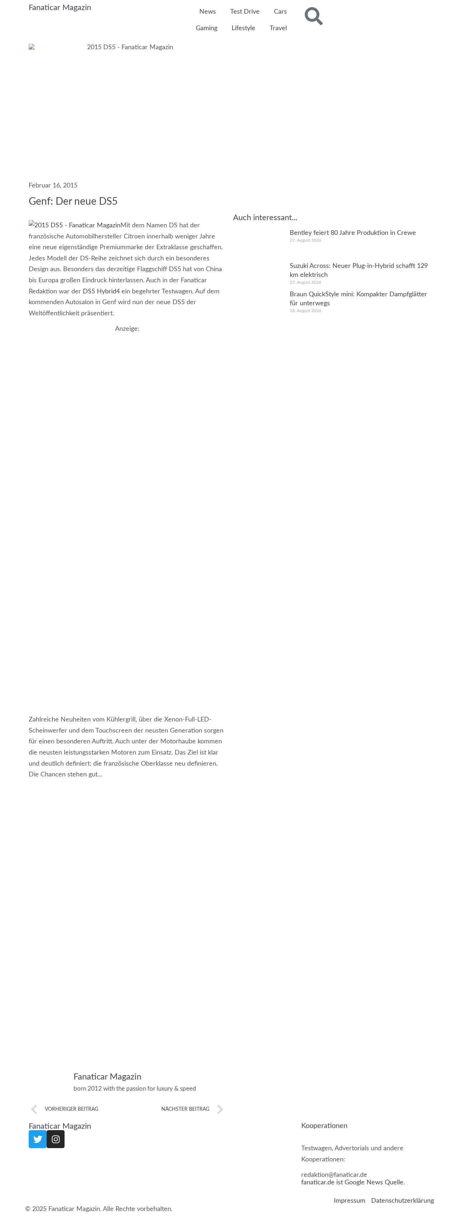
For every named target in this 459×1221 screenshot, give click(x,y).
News (207, 12)
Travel (278, 28)
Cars (280, 12)
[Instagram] (56, 1139)
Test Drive (245, 12)
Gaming (206, 28)
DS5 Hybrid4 (102, 291)
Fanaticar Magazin (60, 7)
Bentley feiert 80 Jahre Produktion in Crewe (353, 233)
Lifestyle (243, 28)
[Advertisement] (127, 383)
